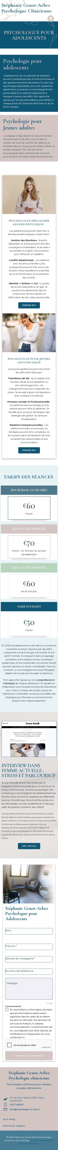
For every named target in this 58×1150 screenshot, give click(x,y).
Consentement (13, 1006)
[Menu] (50, 18)
